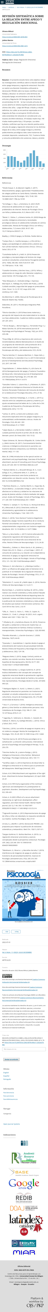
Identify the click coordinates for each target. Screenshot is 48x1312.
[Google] (24, 1191)
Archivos (11, 7)
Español (6, 1076)
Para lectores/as (8, 1093)
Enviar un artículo (11, 1059)
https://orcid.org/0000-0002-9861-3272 (15, 46)
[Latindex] (24, 1237)
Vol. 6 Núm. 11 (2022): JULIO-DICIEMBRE (30, 7)
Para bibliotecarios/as (10, 1099)
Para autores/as (8, 1096)
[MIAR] (24, 1256)
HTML (17, 932)
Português (7, 1079)
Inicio (4, 7)
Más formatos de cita (10, 1049)
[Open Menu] (2, 2)
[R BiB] (24, 1166)
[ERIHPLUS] (24, 1248)
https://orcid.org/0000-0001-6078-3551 (15, 37)
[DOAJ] (24, 1212)
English (6, 1073)
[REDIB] (24, 1203)
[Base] (24, 1177)
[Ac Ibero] (24, 1147)
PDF (6, 932)
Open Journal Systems (11, 1124)
